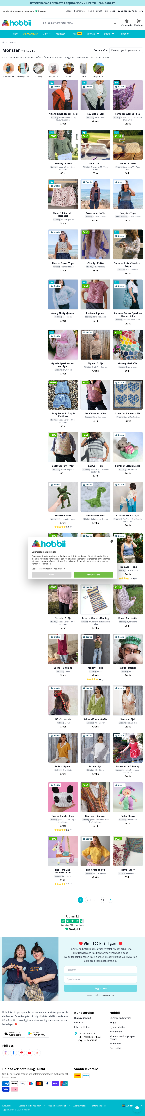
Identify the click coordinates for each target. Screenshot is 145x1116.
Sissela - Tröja (63, 618)
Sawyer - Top (95, 465)
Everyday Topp (128, 213)
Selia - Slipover (63, 766)
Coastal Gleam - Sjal (127, 515)
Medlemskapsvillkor (57, 1105)
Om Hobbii (110, 11)
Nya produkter (117, 1027)
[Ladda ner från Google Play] (37, 1034)
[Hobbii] (16, 23)
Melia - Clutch (128, 163)
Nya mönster (116, 1031)
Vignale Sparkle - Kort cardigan (63, 365)
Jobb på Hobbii (82, 1027)
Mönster (12, 42)
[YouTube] (29, 1052)
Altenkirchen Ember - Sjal (63, 113)
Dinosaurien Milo (95, 515)
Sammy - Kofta (63, 163)
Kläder (68, 76)
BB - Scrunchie (63, 719)
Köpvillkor (6, 1105)
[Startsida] (3, 42)
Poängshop (79, 11)
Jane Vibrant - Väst (95, 413)
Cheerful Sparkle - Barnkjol (63, 214)
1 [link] (80, 900)
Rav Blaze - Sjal (95, 113)
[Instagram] (5, 1052)
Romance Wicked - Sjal (127, 113)
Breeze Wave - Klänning (95, 618)
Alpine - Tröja (95, 363)
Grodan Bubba (63, 515)
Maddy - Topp (95, 667)
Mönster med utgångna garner (122, 1038)
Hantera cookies (98, 1105)
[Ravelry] (37, 1052)
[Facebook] (13, 1052)
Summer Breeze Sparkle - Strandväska (127, 315)
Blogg (68, 11)
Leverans (79, 1022)
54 (102, 900)
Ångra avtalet (79, 1105)
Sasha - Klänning (63, 667)
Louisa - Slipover (95, 313)
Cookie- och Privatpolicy (30, 1105)
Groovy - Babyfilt (127, 363)
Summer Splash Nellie (127, 465)
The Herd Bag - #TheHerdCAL (63, 871)
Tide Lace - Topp (127, 566)
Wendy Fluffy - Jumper (63, 313)
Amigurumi (53, 76)
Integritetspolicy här (107, 995)
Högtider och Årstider (98, 76)
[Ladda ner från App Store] (13, 1034)
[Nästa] (110, 900)
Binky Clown (128, 816)
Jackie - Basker (128, 667)
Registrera (137, 11)
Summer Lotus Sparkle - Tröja (127, 265)
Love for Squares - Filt (127, 413)
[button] (138, 23)
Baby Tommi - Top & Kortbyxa (63, 415)
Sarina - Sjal (95, 766)
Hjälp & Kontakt (95, 11)
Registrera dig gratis (120, 1018)
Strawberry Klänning (127, 766)
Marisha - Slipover (95, 816)
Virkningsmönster (23, 76)
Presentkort (116, 1043)
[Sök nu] (115, 23)
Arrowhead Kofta (95, 213)
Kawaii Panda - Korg (63, 816)
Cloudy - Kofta (95, 263)
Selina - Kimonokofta (95, 719)
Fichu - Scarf (128, 869)
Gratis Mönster (9, 76)
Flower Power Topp (63, 263)
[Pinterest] (21, 1052)
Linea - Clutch (95, 163)
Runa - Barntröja (127, 618)
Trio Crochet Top (95, 869)
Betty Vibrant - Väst (63, 465)
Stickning (38, 76)
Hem (84, 76)
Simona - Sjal (127, 719)
